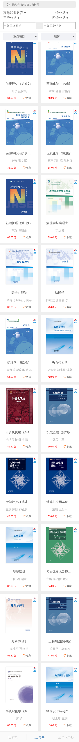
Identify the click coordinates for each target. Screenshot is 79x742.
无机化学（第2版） (59, 153)
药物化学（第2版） (59, 83)
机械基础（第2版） (59, 432)
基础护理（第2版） (19, 222)
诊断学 (59, 292)
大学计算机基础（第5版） (24, 501)
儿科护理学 (19, 641)
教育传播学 (60, 362)
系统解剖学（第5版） (21, 711)
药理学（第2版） (19, 362)
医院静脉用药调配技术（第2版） (28, 153)
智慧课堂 (19, 571)
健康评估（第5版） (19, 83)
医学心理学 (19, 292)
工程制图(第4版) (60, 641)
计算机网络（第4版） (21, 432)
